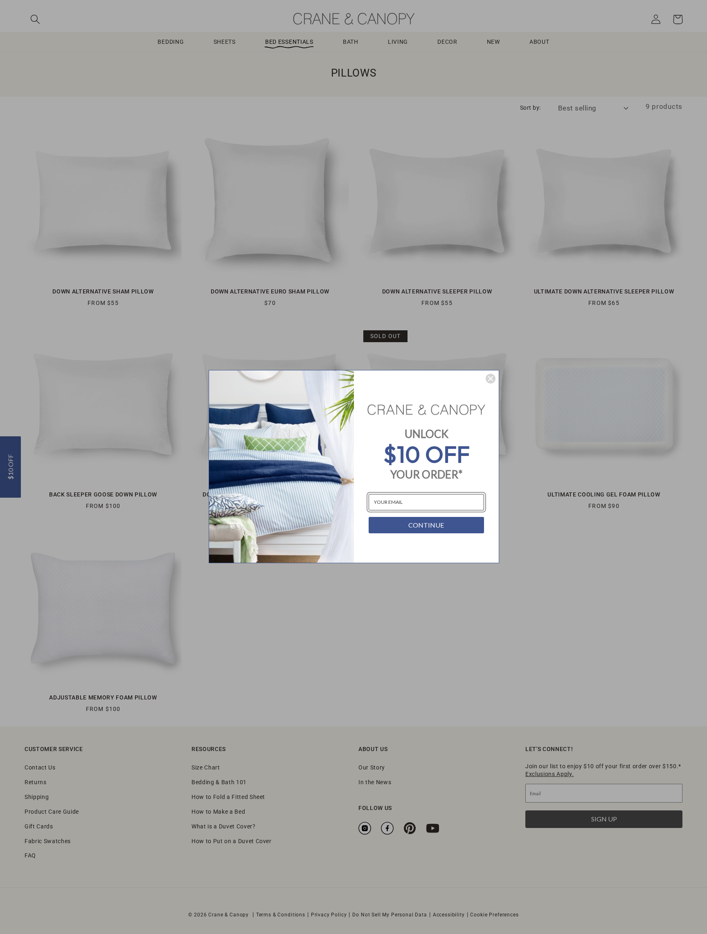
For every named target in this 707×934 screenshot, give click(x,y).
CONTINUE (426, 525)
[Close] (490, 379)
